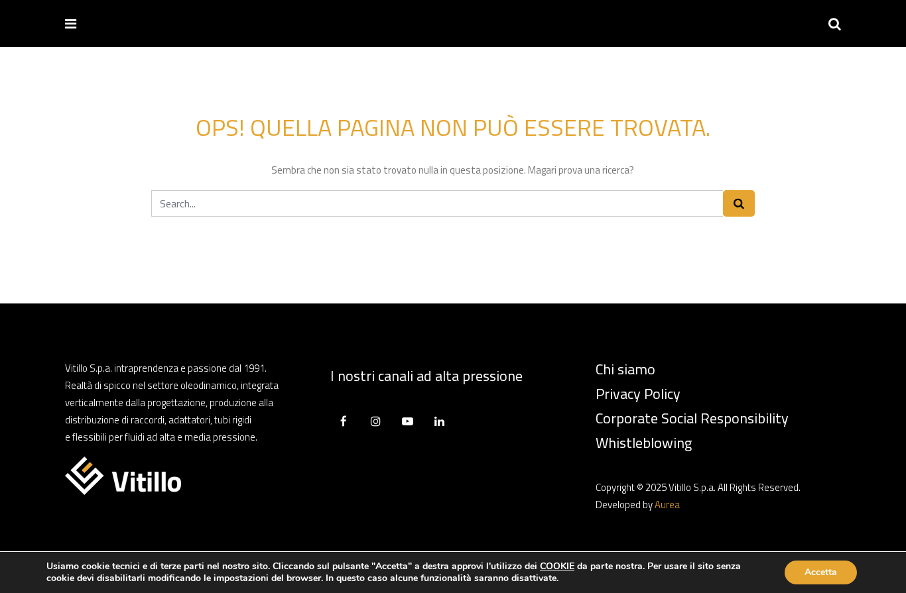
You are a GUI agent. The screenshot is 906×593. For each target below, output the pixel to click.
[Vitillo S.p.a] (129, 22)
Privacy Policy (638, 393)
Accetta (821, 572)
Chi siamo (625, 369)
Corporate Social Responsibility (692, 418)
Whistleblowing (644, 442)
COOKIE (557, 566)
